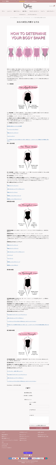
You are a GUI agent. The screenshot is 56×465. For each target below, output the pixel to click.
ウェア (42, 11)
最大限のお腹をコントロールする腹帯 (14, 126)
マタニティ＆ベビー (33, 11)
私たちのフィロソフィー (24, 436)
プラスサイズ (22, 14)
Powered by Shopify (34, 460)
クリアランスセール (32, 14)
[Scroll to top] (54, 463)
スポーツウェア (50, 11)
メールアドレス (32, 409)
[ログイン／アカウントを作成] (51, 6)
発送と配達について (6, 438)
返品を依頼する (5, 434)
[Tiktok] (8, 1)
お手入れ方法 (4, 445)
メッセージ (31, 415)
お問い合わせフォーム (42, 434)
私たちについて (23, 434)
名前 (30, 404)
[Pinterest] (5, 1)
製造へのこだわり (23, 440)
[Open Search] (50, 6)
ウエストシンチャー (11, 136)
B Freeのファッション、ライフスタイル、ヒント (24, 17)
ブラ (3, 11)
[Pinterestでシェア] (29, 388)
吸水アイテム (16, 11)
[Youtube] (7, 1)
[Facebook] (2, 1)
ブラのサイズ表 (5, 443)
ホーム (11, 17)
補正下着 (24, 11)
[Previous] (17, 1)
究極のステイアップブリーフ (12, 132)
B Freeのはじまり (23, 438)
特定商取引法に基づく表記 (43, 436)
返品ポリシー (4, 436)
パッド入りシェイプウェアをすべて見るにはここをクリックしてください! (21, 381)
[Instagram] (4, 1)
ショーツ (9, 11)
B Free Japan (27, 460)
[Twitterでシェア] (28, 388)
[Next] (39, 1)
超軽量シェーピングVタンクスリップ (14, 198)
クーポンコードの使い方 (6, 447)
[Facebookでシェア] (26, 388)
